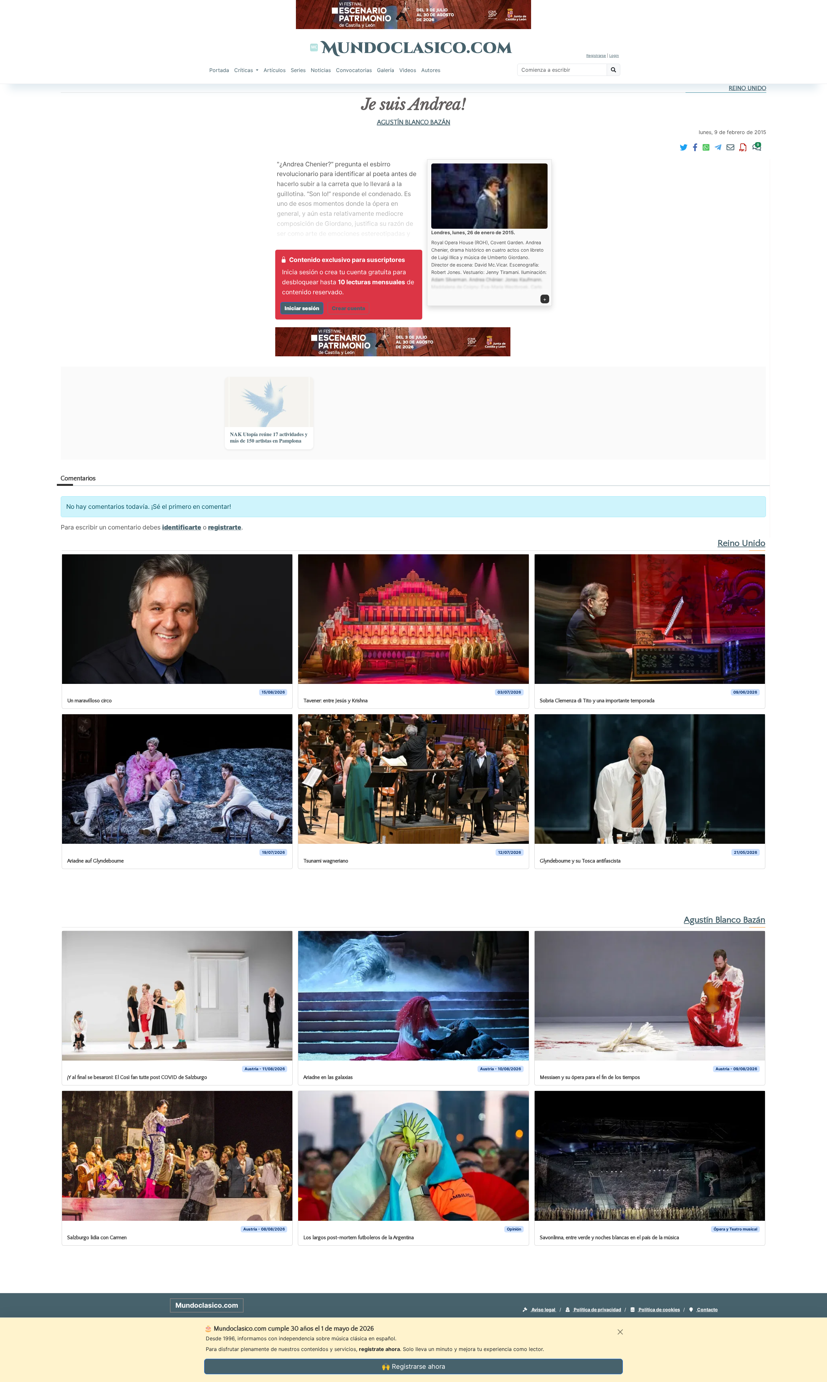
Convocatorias (354, 70)
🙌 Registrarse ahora (413, 1366)
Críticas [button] (244, 70)
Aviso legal (543, 1309)
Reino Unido (747, 88)
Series (298, 70)
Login (614, 55)
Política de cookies (659, 1309)
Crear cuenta (348, 308)
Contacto (707, 1309)
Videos (407, 70)
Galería (385, 70)
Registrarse (596, 55)
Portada (219, 70)
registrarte (224, 527)
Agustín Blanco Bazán (413, 122)
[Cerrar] (620, 1332)
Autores (430, 70)
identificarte (181, 527)
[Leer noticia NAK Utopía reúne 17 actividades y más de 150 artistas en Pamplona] (269, 402)
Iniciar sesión (302, 308)
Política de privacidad (597, 1309)
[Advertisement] (26, 182)
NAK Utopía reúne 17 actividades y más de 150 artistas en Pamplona (269, 438)
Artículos (275, 70)
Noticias (321, 70)
